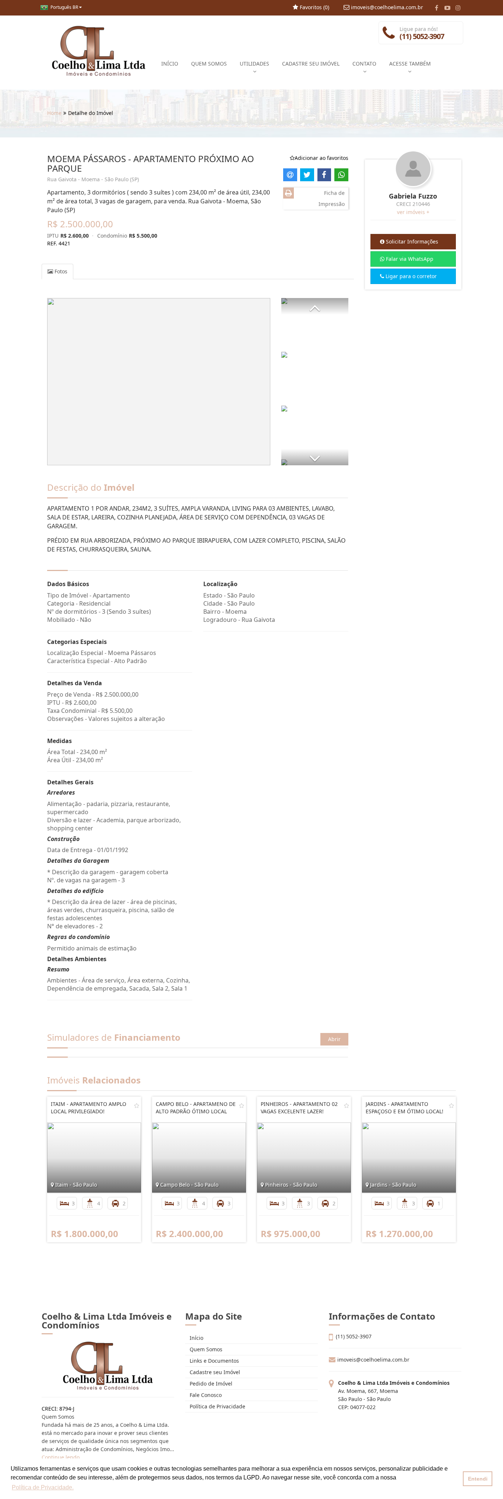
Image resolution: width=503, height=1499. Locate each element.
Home (54, 112)
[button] (314, 306)
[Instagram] (457, 7)
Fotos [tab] (60, 271)
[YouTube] (447, 7)
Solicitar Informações (411, 241)
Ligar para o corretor (410, 276)
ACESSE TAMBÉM (410, 63)
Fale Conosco (205, 1394)
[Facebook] (436, 7)
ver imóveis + (413, 212)
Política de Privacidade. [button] (43, 1487)
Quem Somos (205, 1349)
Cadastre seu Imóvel (214, 1372)
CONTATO (364, 63)
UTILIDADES (254, 63)
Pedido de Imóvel (210, 1383)
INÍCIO (169, 63)
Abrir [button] (334, 1039)
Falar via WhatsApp (408, 258)
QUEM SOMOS (209, 63)
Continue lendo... (63, 1457)
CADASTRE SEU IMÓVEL (311, 63)
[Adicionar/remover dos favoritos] (136, 1106)
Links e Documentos (213, 1360)
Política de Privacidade (216, 1406)
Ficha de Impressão (332, 198)
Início (195, 1337)
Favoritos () (313, 7)
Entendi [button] (478, 1479)
